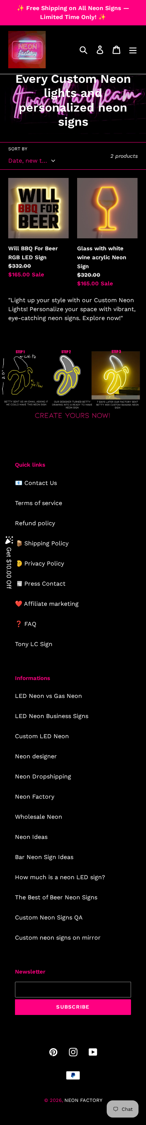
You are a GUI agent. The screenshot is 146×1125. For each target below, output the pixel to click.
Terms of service (38, 503)
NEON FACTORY (83, 1100)
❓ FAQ (25, 623)
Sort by (17, 148)
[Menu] (133, 49)
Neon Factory (34, 796)
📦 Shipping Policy (42, 543)
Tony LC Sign (33, 644)
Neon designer (36, 756)
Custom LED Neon (42, 736)
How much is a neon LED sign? (60, 877)
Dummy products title (63, 6)
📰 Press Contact (40, 583)
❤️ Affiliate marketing (47, 603)
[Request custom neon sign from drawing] (73, 419)
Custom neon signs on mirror (58, 937)
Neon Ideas (31, 836)
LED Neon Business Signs (51, 716)
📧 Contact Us (36, 482)
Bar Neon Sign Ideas (44, 857)
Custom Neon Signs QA (49, 917)
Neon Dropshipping (43, 776)
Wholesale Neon (38, 816)
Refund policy (35, 523)
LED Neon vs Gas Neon (48, 695)
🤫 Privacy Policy (39, 563)
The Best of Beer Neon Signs (56, 897)
